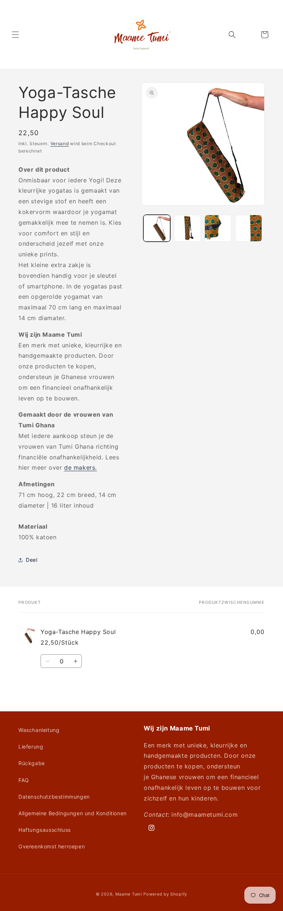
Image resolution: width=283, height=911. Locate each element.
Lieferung (30, 746)
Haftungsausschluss (44, 830)
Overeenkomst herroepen (51, 846)
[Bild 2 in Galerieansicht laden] (187, 228)
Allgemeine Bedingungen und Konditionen (72, 813)
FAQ (23, 780)
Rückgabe (31, 763)
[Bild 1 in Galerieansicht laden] (156, 228)
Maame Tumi (128, 894)
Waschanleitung (38, 730)
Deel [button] (31, 560)
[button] (15, 35)
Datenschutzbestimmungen (54, 796)
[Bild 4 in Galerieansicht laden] (248, 228)
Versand (59, 143)
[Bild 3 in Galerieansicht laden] (218, 228)
